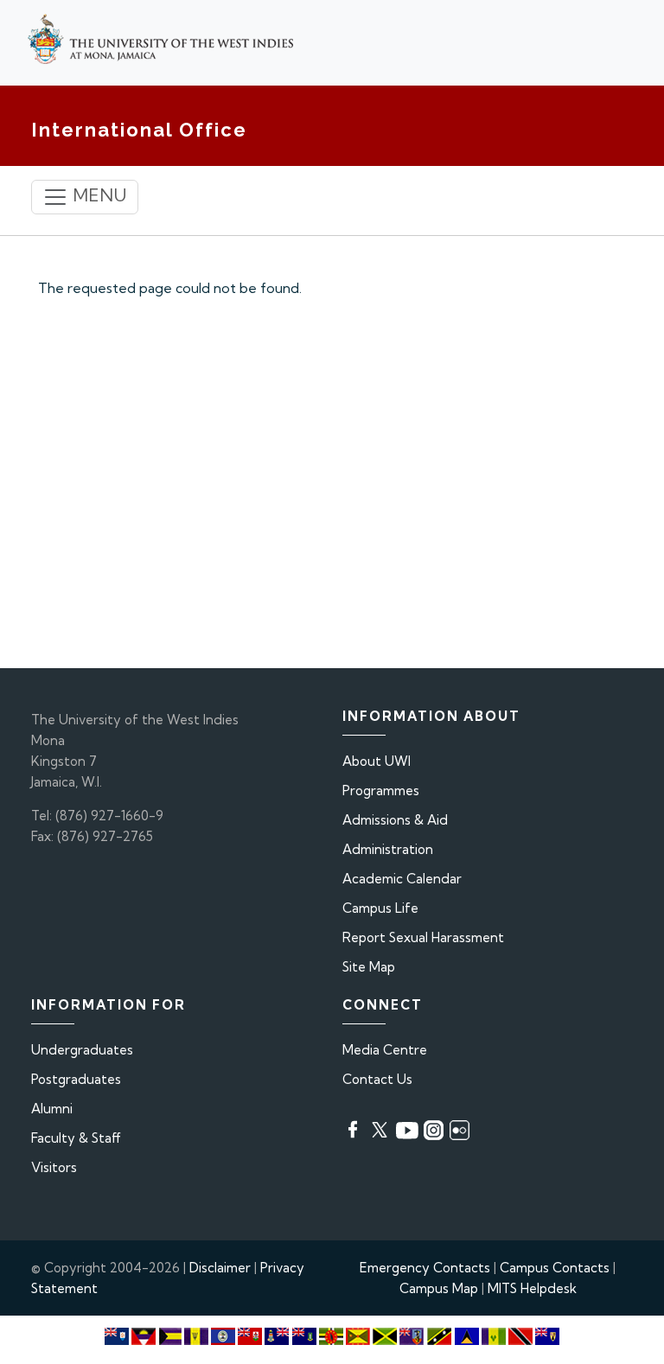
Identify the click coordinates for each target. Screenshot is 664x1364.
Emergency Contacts (425, 1267)
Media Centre (384, 1050)
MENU (97, 195)
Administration (387, 849)
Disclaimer (220, 1267)
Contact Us (377, 1079)
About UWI (376, 761)
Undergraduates (82, 1050)
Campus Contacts (555, 1267)
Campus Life (380, 908)
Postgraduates (76, 1079)
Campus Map (438, 1288)
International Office (139, 129)
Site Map (368, 967)
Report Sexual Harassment (423, 937)
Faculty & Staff (76, 1138)
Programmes (380, 790)
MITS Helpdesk (532, 1288)
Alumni (52, 1108)
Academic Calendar (402, 878)
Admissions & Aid (395, 820)
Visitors (54, 1167)
